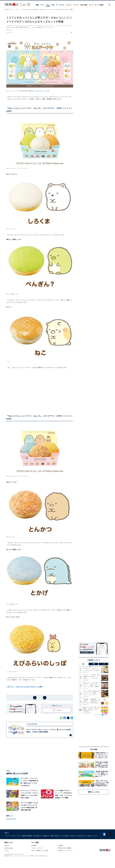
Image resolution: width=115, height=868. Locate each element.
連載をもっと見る (93, 792)
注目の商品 (83, 5)
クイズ (91, 5)
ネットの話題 (99, 5)
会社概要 (33, 845)
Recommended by (97, 714)
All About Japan (8, 848)
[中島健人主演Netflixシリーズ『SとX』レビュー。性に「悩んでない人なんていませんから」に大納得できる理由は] (101, 755)
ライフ (42, 5)
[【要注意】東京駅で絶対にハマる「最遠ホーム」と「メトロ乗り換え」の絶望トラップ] (101, 774)
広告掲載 (60, 845)
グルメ (48, 5)
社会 (53, 5)
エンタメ (69, 5)
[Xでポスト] (68, 718)
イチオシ (6, 850)
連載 (37, 5)
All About (6, 845)
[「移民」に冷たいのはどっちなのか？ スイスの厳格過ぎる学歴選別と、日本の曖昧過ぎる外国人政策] (101, 783)
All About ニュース (8, 9)
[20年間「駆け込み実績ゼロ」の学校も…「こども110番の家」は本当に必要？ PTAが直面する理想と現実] (101, 764)
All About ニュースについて (65, 850)
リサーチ (76, 5)
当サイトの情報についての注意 (39, 850)
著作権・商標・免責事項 (64, 848)
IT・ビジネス (60, 5)
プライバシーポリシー (37, 848)
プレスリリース (39, 91)
